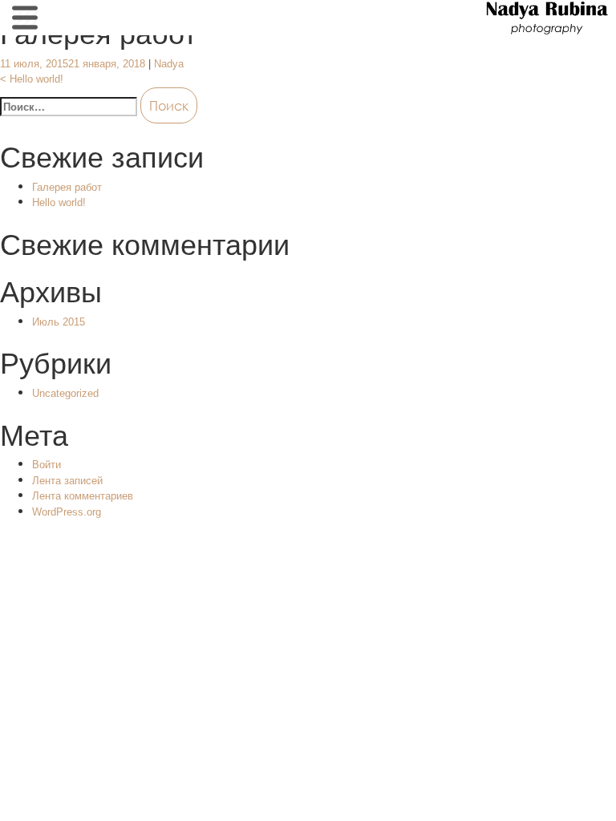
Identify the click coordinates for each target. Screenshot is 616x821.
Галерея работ (67, 187)
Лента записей (67, 481)
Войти (46, 465)
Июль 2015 (58, 322)
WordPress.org (66, 512)
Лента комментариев (82, 496)
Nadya (169, 64)
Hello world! (31, 79)
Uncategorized (65, 393)
